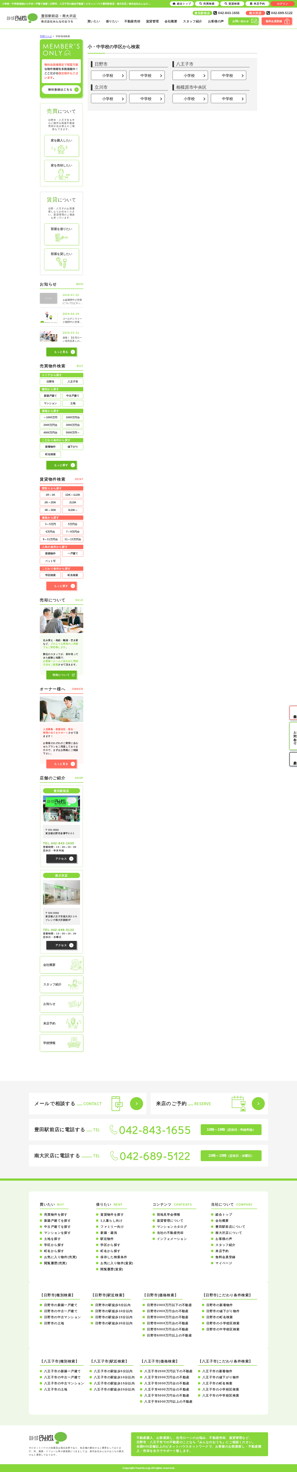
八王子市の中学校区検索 (220, 1395)
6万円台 (50, 531)
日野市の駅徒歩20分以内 (114, 1323)
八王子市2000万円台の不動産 (166, 1377)
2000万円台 (50, 425)
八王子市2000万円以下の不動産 (168, 1371)
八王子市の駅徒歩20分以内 (114, 1389)
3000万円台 (73, 425)
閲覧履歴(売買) (55, 1263)
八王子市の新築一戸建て (62, 1371)
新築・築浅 (108, 1232)
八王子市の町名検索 (217, 1383)
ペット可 (50, 561)
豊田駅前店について (230, 1226)
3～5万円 (50, 524)
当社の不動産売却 (170, 1232)
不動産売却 (132, 21)
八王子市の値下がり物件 (220, 1377)
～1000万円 (50, 417)
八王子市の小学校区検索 (220, 1389)
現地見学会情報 (168, 1214)
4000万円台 (50, 432)
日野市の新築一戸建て (61, 1305)
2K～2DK (50, 502)
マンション (50, 403)
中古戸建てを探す (57, 1226)
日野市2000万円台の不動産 (168, 1311)
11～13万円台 (73, 539)
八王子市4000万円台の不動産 (166, 1389)
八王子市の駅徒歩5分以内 (113, 1371)
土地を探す (52, 1239)
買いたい (93, 21)
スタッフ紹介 (192, 21)
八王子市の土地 (56, 1389)
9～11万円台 (50, 539)
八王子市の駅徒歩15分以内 (114, 1383)
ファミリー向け (112, 1226)
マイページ (223, 1263)
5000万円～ (73, 432)
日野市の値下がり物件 (223, 1311)
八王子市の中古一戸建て (62, 1377)
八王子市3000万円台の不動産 (166, 1383)
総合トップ (223, 1214)
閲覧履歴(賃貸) (111, 1269)
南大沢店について (228, 1232)
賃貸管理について (170, 1220)
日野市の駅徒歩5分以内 (113, 1305)
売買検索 (209, 3)
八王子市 (73, 381)
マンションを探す (57, 1232)
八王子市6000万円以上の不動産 (168, 1401)
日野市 (50, 381)
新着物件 (50, 446)
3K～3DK (50, 510)
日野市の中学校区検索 (223, 1329)
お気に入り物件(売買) (60, 1257)
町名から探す (54, 1251)
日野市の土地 (54, 1323)
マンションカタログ (172, 1226)
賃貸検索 (234, 3)
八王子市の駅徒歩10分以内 (114, 1377)
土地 (72, 403)
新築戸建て (50, 395)
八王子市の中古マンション (64, 1383)
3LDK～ (73, 510)
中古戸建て (72, 395)
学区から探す (54, 1245)
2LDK (72, 502)
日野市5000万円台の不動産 (168, 1329)
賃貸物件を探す (112, 1214)
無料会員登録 (225, 1257)
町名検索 (50, 454)
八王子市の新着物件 (217, 1371)
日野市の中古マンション (62, 1317)
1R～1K (50, 494)
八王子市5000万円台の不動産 (166, 1395)
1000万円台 (73, 417)
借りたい (112, 21)
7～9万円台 (73, 531)
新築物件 (50, 553)
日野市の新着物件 (219, 1305)
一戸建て (73, 553)
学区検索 (50, 575)
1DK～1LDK (72, 494)
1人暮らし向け (111, 1220)
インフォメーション (172, 1239)
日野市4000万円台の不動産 (168, 1323)
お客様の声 (216, 21)
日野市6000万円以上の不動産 (169, 1335)
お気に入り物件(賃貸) (116, 1263)
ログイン (282, 3)
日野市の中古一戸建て (61, 1311)
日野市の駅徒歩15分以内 (114, 1317)
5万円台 (72, 524)
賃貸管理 (152, 21)
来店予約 (222, 1251)
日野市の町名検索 (219, 1317)
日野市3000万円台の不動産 (168, 1317)
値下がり (73, 446)
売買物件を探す (56, 1214)
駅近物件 (107, 1239)
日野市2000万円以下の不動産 (169, 1305)
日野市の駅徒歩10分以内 (114, 1311)
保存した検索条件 (113, 1257)
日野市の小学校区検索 (223, 1323)
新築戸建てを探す (57, 1220)
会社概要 (171, 21)
